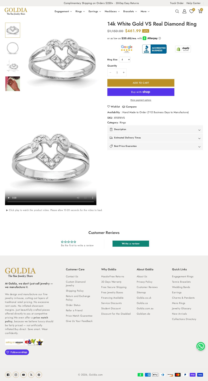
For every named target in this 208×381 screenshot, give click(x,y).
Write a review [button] (131, 243)
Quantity (112, 65)
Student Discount (111, 308)
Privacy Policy (144, 282)
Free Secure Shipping (113, 287)
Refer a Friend (74, 310)
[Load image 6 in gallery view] (12, 48)
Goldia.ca (142, 303)
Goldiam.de (143, 314)
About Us (142, 276)
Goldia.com (96, 374)
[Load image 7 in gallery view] (12, 65)
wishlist (115, 106)
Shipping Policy (75, 291)
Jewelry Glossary (181, 308)
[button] (177, 11)
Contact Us (72, 276)
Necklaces (111, 11)
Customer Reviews (147, 287)
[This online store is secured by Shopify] (183, 49)
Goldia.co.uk (144, 298)
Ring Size (112, 59)
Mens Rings (178, 303)
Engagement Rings (182, 276)
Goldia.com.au (145, 308)
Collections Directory (184, 319)
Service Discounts (111, 303)
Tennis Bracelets (181, 282)
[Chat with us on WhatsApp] (200, 346)
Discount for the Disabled (116, 314)
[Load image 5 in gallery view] (12, 30)
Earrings (93, 11)
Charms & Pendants (183, 298)
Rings (79, 11)
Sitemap (141, 292)
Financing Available (112, 298)
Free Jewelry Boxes (112, 292)
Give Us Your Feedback (79, 321)
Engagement (62, 11)
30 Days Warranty (111, 282)
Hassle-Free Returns (112, 276)
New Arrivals (179, 314)
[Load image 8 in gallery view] (12, 83)
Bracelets (128, 11)
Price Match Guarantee (79, 316)
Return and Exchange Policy (78, 298)
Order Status (73, 305)
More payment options (140, 100)
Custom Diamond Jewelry (76, 283)
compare (131, 106)
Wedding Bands (181, 287)
